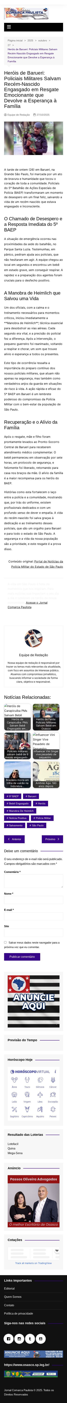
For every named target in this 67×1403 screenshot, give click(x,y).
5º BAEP (14, 796)
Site (6, 926)
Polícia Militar (43, 818)
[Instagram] (20, 1338)
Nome (8, 893)
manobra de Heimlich (21, 810)
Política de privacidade (18, 1313)
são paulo (38, 825)
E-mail (9, 909)
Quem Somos (12, 1296)
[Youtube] (41, 1338)
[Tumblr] (31, 1338)
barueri (32, 796)
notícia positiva (17, 818)
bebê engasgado (19, 803)
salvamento (16, 825)
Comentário (12, 871)
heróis (41, 803)
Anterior (16, 839)
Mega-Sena (15, 1153)
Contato (9, 1305)
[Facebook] (9, 1338)
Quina (11, 1148)
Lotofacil (13, 1143)
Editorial (9, 1288)
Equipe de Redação (19, 114)
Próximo (50, 839)
